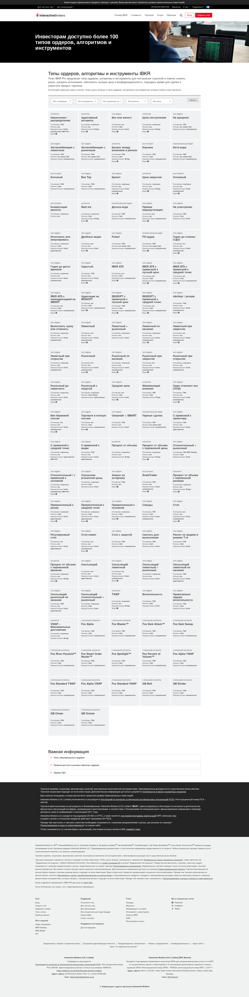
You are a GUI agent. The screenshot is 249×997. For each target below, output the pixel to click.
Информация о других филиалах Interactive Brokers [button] (125, 986)
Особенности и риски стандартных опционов (164, 791)
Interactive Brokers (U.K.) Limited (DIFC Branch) (170, 957)
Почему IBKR (121, 15)
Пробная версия (42, 915)
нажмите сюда (133, 829)
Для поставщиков (88, 927)
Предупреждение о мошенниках (131, 943)
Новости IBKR (132, 915)
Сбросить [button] (193, 100)
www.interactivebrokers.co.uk (82, 977)
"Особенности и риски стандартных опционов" (163, 859)
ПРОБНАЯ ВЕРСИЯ (160, 6)
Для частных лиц (45, 6)
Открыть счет (203, 15)
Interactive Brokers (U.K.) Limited (79, 957)
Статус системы (87, 918)
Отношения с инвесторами (137, 911)
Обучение (171, 15)
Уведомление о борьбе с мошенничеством (61, 943)
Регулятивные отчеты (135, 921)
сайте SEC (88, 882)
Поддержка (197, 6)
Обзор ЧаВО (86, 915)
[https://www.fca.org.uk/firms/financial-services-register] (79, 970)
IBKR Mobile (40, 930)
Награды (129, 902)
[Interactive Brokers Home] (51, 14)
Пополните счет (87, 902)
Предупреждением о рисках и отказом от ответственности (188, 878)
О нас (185, 6)
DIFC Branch (172, 977)
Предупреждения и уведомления (127, 866)
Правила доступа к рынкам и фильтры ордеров (76, 765)
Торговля (149, 15)
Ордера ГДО (60, 772)
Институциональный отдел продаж (95, 911)
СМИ (128, 918)
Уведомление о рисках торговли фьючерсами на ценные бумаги (85, 875)
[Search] (181, 15)
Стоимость (136, 15)
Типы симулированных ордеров (69, 757)
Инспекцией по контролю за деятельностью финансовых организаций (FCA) (137, 799)
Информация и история (136, 908)
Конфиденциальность (180, 943)
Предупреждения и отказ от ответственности (62, 825)
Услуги (160, 15)
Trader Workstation (43, 924)
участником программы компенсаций (138, 815)
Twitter (177, 908)
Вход (189, 15)
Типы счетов (40, 911)
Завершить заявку (42, 908)
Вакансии (176, 6)
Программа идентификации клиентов (99, 943)
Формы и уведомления (158, 943)
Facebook (178, 902)
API (36, 933)
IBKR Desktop (41, 927)
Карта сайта (198, 943)
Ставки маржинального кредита (171, 869)
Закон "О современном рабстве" (123, 946)
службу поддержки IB (111, 863)
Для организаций (64, 6)
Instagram (178, 905)
